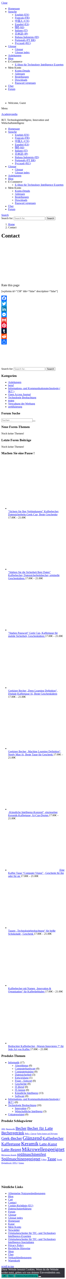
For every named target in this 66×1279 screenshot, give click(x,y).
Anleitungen (14, 55)
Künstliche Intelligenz (26, 1093)
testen (11, 400)
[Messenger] (33, 314)
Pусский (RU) (23, 43)
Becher (21, 1128)
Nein (11, 1276)
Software (20, 1096)
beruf (11, 385)
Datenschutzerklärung (19, 1208)
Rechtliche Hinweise (19, 1248)
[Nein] (39, 1276)
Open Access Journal (19, 394)
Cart (10, 1199)
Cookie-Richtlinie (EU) (20, 1205)
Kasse (11, 1223)
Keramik (30, 1143)
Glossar (12, 46)
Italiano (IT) (21, 30)
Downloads (21, 79)
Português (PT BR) (25, 40)
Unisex (21, 1163)
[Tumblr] (33, 331)
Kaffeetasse (10, 1144)
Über (11, 86)
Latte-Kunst (48, 1144)
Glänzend (32, 1138)
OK (4, 1276)
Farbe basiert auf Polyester (47, 1134)
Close (4, 2)
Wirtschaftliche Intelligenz (29, 1111)
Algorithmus (21, 1065)
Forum (11, 89)
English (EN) (22, 14)
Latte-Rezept (11, 1149)
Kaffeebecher (53, 1138)
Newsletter (14, 1230)
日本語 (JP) (21, 33)
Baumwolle (10, 1129)
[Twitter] (33, 303)
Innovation (20, 1108)
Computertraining (24, 1071)
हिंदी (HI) (19, 27)
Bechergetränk (12, 1133)
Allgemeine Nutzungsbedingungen (26, 1193)
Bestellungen (22, 76)
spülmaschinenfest (31, 1154)
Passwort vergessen (25, 82)
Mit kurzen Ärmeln (8, 1155)
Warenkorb (14, 1260)
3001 (3, 1129)
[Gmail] (33, 320)
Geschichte (21, 1083)
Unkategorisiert (16, 1114)
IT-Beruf (19, 1086)
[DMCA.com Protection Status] (40, 1180)
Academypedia (9, 114)
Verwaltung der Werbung (21, 403)
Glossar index (22, 52)
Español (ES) (22, 24)
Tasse (51, 1159)
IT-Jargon (20, 1090)
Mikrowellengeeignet (43, 1149)
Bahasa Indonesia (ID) (27, 37)
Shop (11, 1251)
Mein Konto (14, 1227)
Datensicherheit (23, 1074)
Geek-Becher (11, 1138)
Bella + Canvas (30, 1134)
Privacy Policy (16, 1245)
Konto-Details (22, 70)
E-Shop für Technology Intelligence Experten (39, 64)
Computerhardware (25, 1068)
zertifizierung (15, 406)
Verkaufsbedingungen (19, 1257)
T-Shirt (44, 1160)
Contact (12, 1202)
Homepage (14, 8)
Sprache (12, 11)
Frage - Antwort (23, 1080)
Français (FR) (22, 17)
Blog (10, 58)
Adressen (20, 73)
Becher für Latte (40, 1128)
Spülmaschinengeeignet (20, 1159)
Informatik (13, 1062)
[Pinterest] (33, 325)
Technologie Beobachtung (22, 397)
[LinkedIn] (33, 309)
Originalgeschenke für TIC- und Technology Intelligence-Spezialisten (32, 1241)
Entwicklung (22, 1077)
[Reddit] (33, 336)
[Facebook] (33, 298)
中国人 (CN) (22, 21)
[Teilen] (33, 341)
